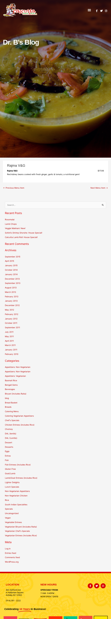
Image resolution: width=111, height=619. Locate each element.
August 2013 (11, 287)
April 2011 (9, 341)
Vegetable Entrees (13, 522)
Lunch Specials (12, 487)
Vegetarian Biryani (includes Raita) (21, 527)
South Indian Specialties (16, 504)
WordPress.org (11, 562)
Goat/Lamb (10, 473)
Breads (8, 407)
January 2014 (11, 274)
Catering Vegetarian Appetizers (19, 416)
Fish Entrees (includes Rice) (18, 465)
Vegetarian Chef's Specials (17, 531)
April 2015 (9, 261)
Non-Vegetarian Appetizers (17, 491)
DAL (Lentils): (11, 438)
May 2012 (9, 310)
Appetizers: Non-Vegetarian (17, 367)
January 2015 (11, 265)
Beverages (10, 389)
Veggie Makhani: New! (15, 228)
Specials (9, 509)
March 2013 (10, 292)
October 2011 (11, 323)
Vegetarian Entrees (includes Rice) (21, 535)
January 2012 (11, 319)
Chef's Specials (12, 420)
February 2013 (11, 296)
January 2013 (11, 301)
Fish (7, 460)
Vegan (8, 518)
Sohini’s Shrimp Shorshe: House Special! (23, 233)
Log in (8, 548)
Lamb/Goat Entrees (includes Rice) (21, 478)
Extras (8, 456)
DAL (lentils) (10, 433)
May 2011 (9, 336)
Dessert (8, 442)
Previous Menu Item (13, 188)
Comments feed (12, 557)
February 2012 (11, 314)
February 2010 (11, 354)
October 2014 (11, 270)
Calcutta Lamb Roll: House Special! (21, 237)
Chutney (9, 429)
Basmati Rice (11, 380)
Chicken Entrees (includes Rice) (19, 425)
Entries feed (10, 553)
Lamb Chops (11, 224)
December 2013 (12, 279)
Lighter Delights (12, 482)
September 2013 (12, 283)
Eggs (7, 451)
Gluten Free (10, 469)
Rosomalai (9, 219)
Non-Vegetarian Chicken (16, 495)
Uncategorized (11, 513)
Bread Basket (11, 402)
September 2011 (12, 327)
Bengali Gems (11, 385)
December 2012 (12, 305)
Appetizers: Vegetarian (15, 376)
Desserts (9, 447)
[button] (89, 10)
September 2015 (12, 257)
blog (7, 398)
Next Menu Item (99, 188)
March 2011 (10, 345)
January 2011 (11, 350)
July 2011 (9, 332)
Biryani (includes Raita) (15, 394)
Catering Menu (12, 411)
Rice (7, 500)
